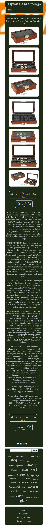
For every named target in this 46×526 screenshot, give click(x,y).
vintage (33, 487)
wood (33, 469)
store (21, 474)
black (28, 479)
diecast (34, 482)
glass (23, 501)
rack (11, 496)
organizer (19, 455)
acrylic (14, 491)
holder (14, 469)
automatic (30, 456)
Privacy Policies (24, 517)
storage (32, 464)
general (36, 497)
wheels (13, 483)
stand (11, 465)
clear (22, 460)
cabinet (14, 486)
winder (21, 479)
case (19, 496)
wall (38, 456)
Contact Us (23, 514)
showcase (23, 482)
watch (24, 469)
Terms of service (24, 521)
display (33, 474)
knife (23, 487)
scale (28, 461)
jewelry (11, 475)
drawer (24, 492)
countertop (29, 497)
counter (13, 478)
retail (9, 456)
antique (34, 491)
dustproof (35, 479)
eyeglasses (20, 466)
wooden (34, 461)
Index (23, 510)
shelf (14, 460)
